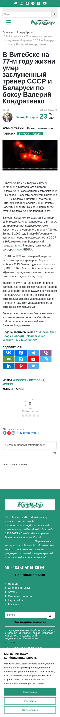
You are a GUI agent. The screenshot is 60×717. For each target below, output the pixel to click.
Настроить (30, 701)
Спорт (37, 133)
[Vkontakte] (8, 353)
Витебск (24, 133)
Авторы (13, 592)
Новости (13, 583)
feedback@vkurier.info (19, 541)
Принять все (30, 692)
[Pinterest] (21, 366)
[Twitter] (33, 366)
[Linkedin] (8, 366)
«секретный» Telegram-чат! (20, 340)
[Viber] (46, 353)
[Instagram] (46, 359)
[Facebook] (21, 353)
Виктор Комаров (27, 117)
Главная (7, 32)
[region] (30, 682)
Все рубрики (25, 32)
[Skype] (21, 359)
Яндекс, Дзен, (48, 332)
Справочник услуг (19, 587)
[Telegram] (33, 353)
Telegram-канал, (35, 336)
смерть (10, 384)
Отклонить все (30, 710)
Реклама (13, 604)
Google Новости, (13, 336)
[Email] (8, 359)
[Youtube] (33, 359)
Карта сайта (15, 600)
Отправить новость (20, 596)
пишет (19, 249)
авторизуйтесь (30, 432)
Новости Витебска (29, 380)
